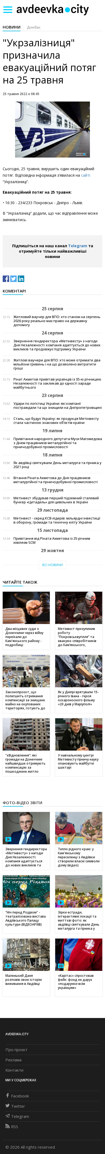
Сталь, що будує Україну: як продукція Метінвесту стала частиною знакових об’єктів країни (56, 421)
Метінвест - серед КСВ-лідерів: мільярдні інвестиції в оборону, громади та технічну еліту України (56, 520)
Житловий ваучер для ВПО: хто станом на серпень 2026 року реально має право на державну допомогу (56, 321)
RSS (14, 1126)
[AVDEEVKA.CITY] (53, 9)
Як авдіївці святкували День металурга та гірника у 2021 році (57, 465)
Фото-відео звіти (22, 802)
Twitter (18, 1106)
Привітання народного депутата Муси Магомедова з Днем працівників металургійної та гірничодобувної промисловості (57, 443)
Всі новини (52, 565)
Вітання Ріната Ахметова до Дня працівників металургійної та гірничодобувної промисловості (55, 480)
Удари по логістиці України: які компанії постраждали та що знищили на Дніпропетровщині (57, 406)
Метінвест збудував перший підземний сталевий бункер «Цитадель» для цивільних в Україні (56, 500)
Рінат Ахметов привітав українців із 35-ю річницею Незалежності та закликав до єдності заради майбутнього (57, 383)
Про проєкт (16, 1049)
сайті (85, 175)
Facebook (20, 1096)
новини (11, 27)
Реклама (13, 1059)
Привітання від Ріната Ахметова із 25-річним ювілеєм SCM (51, 540)
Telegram (77, 245)
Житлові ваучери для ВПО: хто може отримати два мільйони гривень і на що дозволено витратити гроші (56, 364)
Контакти (14, 1070)
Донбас (34, 27)
